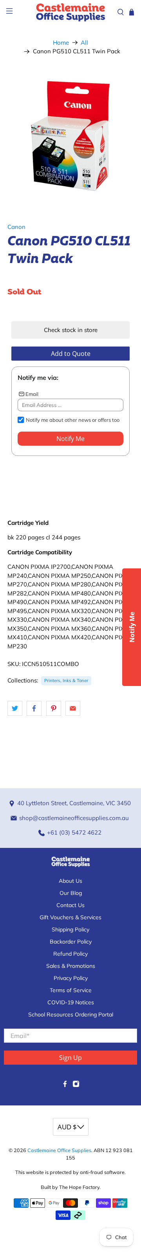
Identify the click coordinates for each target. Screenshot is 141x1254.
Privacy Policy (71, 978)
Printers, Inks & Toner (66, 680)
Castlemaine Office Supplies (59, 1150)
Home (61, 42)
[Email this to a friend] (72, 708)
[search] (120, 12)
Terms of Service (71, 990)
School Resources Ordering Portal (70, 1014)
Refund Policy (70, 953)
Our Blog (71, 892)
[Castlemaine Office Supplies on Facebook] (65, 1085)
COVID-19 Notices (70, 1002)
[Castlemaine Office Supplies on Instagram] (76, 1085)
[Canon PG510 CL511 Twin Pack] (70, 136)
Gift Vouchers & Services (70, 917)
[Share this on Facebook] (34, 708)
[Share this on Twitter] (14, 708)
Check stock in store (71, 330)
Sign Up (70, 1057)
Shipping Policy (70, 929)
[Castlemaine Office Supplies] (70, 12)
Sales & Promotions (70, 965)
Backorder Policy (71, 941)
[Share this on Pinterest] (53, 708)
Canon (16, 226)
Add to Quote (70, 353)
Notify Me (70, 438)
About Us (70, 880)
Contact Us (70, 905)
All (84, 42)
